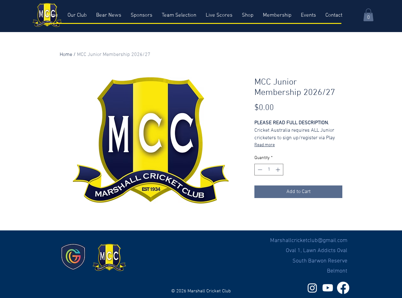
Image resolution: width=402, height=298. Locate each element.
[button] (368, 14)
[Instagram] (312, 288)
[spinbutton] (268, 169)
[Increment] (278, 169)
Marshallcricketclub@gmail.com (308, 240)
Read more (264, 145)
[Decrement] (259, 169)
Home (66, 55)
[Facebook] (343, 288)
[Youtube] (328, 288)
